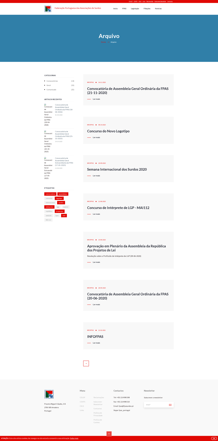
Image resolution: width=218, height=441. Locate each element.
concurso (49, 198)
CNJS (140, 1)
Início (115, 8)
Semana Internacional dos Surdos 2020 (117, 169)
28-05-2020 (102, 288)
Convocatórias (60, 81)
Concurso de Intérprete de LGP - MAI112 (118, 208)
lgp (58, 207)
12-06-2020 (102, 201)
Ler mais (96, 137)
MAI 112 (48, 220)
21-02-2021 (102, 330)
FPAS (124, 8)
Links (143, 1)
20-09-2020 (102, 163)
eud (64, 216)
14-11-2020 (102, 82)
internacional (50, 203)
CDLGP (131, 1)
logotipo (59, 198)
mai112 (65, 207)
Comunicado (60, 89)
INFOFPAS (90, 82)
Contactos (170, 1)
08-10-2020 (102, 125)
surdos (61, 203)
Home (103, 42)
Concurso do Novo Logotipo (108, 131)
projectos (59, 211)
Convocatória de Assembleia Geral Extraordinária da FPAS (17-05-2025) (64, 161)
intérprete (49, 207)
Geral (60, 85)
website (48, 216)
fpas (57, 216)
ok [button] (214, 438)
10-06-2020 (102, 240)
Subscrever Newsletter (160, 1)
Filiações (147, 8)
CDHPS (135, 1)
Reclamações (149, 1)
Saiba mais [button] (74, 438)
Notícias (158, 8)
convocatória (50, 194)
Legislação (135, 8)
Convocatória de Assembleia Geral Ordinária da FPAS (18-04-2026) (64, 108)
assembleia (63, 194)
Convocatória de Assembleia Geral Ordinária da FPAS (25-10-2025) (64, 135)
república (49, 211)
